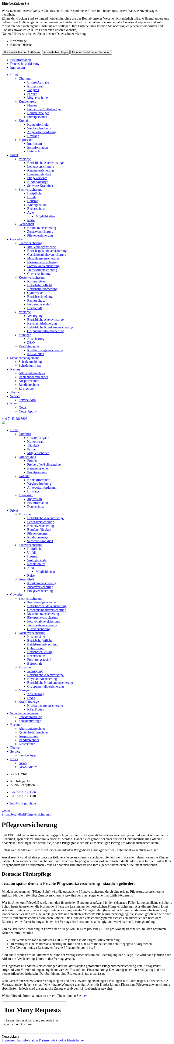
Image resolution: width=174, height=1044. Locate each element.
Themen (15, 392)
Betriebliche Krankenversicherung (50, 327)
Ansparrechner (28, 381)
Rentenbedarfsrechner (33, 377)
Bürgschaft (34, 308)
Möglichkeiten (45, 216)
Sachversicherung (30, 189)
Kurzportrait (35, 86)
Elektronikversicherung (42, 262)
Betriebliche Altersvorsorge (45, 163)
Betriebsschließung (40, 296)
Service (15, 396)
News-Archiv (28, 411)
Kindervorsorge (37, 182)
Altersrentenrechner (32, 373)
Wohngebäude (36, 205)
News (14, 404)
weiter (6, 810)
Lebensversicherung (40, 166)
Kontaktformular (38, 124)
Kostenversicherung (32, 277)
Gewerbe (16, 239)
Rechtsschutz (36, 208)
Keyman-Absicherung (42, 323)
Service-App (27, 400)
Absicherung (35, 338)
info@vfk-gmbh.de (23, 803)
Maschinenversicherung (43, 258)
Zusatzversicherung (40, 231)
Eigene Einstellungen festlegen (91, 52)
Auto (30, 212)
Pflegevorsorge (37, 178)
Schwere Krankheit (40, 185)
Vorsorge (25, 159)
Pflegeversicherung (40, 235)
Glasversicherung (39, 273)
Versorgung (35, 316)
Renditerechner (29, 384)
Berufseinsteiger (38, 113)
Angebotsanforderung (41, 132)
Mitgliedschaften (38, 97)
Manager (25, 335)
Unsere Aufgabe (38, 82)
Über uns (25, 78)
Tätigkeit (33, 90)
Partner (32, 94)
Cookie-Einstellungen (70, 1040)
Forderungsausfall (39, 304)
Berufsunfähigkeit (39, 174)
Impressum (17, 67)
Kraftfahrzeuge (29, 346)
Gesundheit (26, 224)
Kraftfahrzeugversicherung (45, 350)
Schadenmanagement (24, 358)
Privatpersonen (37, 117)
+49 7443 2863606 (23, 792)
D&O (31, 342)
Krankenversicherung (41, 228)
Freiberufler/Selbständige (44, 109)
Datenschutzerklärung (24, 63)
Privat (14, 155)
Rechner (15, 369)
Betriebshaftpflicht (39, 285)
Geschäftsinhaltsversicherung (46, 254)
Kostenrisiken (36, 281)
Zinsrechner (27, 388)
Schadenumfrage (30, 365)
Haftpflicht (34, 193)
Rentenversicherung (40, 170)
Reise (31, 220)
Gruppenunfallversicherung (45, 331)
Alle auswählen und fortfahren (21, 52)
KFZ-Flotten (35, 354)
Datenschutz (35, 151)
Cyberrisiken (35, 293)
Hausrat (32, 201)
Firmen (32, 105)
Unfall (31, 197)
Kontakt (24, 120)
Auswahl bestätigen (56, 52)
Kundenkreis (27, 101)
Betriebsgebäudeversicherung (47, 250)
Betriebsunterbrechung (42, 289)
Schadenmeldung (30, 361)
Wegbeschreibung (39, 128)
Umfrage (33, 136)
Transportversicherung (42, 270)
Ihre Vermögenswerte (41, 247)
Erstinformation (20, 60)
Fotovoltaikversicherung (43, 266)
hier (84, 995)
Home (14, 75)
